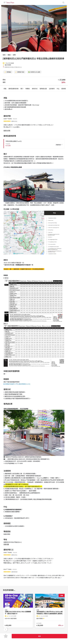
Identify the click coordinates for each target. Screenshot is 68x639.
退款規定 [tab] (64, 88)
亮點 (5, 88)
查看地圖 (6, 544)
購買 (39, 636)
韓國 (9, 55)
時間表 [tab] (28, 88)
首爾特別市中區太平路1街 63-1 (13, 67)
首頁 (4, 55)
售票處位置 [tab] (43, 88)
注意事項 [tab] (52, 88)
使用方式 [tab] (35, 88)
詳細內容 (58, 145)
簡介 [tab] (22, 88)
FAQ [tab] (58, 88)
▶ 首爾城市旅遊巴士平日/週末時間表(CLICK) (17, 384)
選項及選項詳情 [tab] (13, 88)
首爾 (14, 55)
